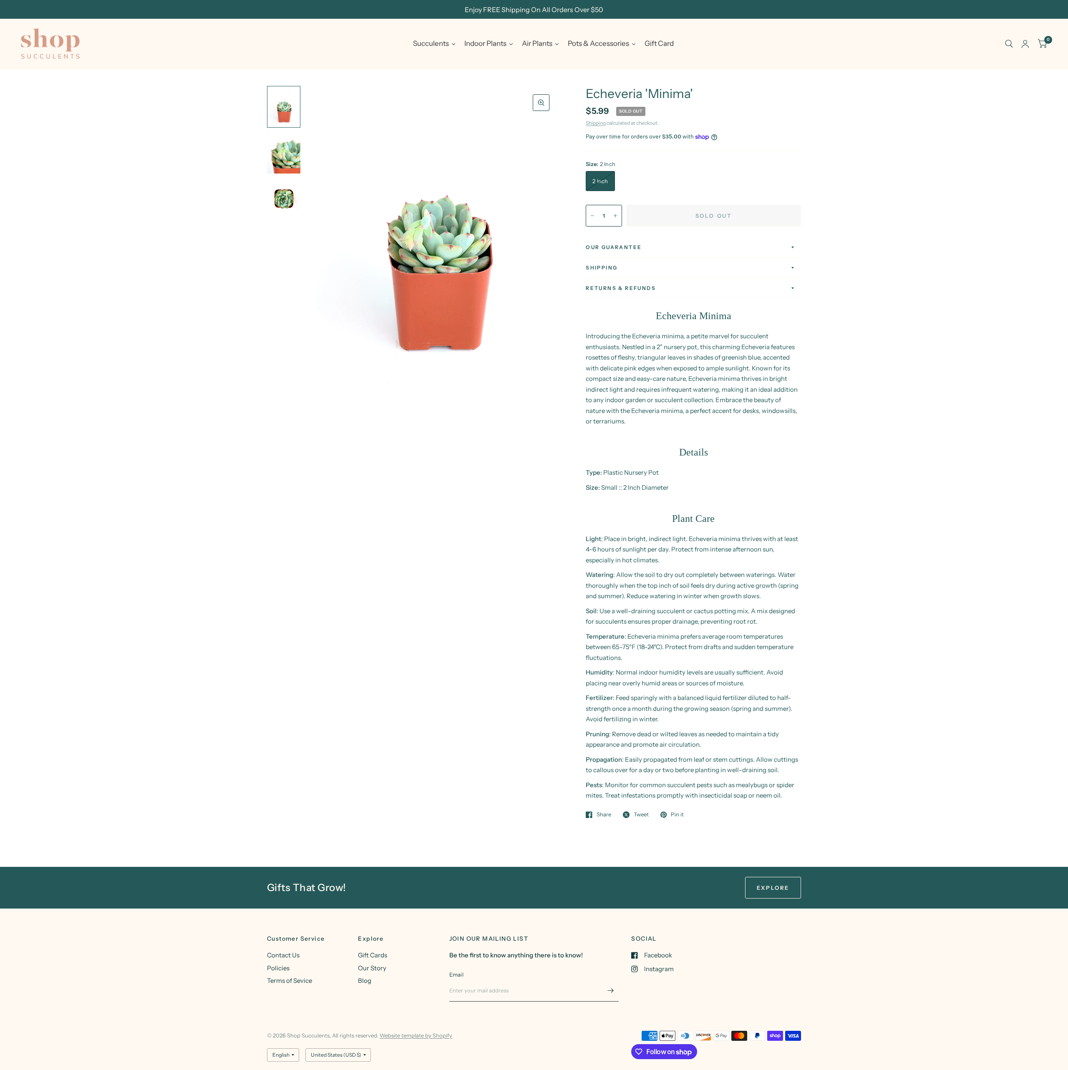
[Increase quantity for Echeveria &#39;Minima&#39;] (615, 215)
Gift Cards (372, 955)
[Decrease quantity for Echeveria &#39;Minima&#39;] (592, 215)
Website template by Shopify (416, 1035)
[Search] (1009, 44)
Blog (364, 980)
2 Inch (600, 181)
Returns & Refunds (621, 288)
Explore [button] (773, 887)
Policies (278, 968)
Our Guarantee (614, 247)
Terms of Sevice (289, 980)
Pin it (677, 814)
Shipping (596, 123)
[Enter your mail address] (610, 991)
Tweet (641, 814)
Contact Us (283, 955)
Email (456, 974)
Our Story (372, 968)
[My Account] (1025, 44)
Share (604, 814)
